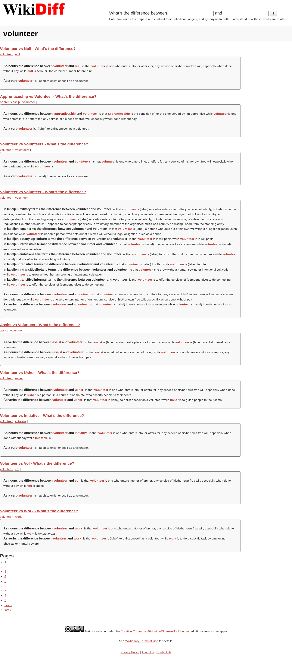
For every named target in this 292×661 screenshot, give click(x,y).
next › (8, 605)
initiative (20, 421)
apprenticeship (10, 102)
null (17, 54)
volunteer (6, 54)
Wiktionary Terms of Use (141, 641)
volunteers (22, 149)
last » (8, 609)
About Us (148, 652)
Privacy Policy (130, 652)
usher (19, 378)
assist (4, 330)
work (18, 516)
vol (17, 469)
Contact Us (163, 652)
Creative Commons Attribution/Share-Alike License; (155, 631)
